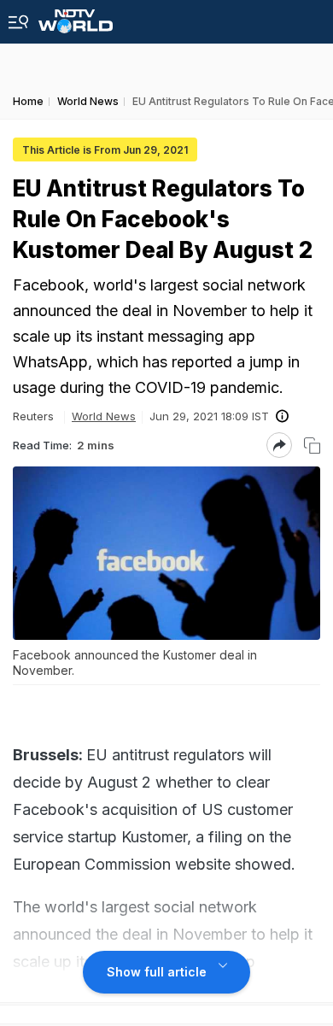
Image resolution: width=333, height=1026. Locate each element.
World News (104, 416)
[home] (75, 16)
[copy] (312, 445)
